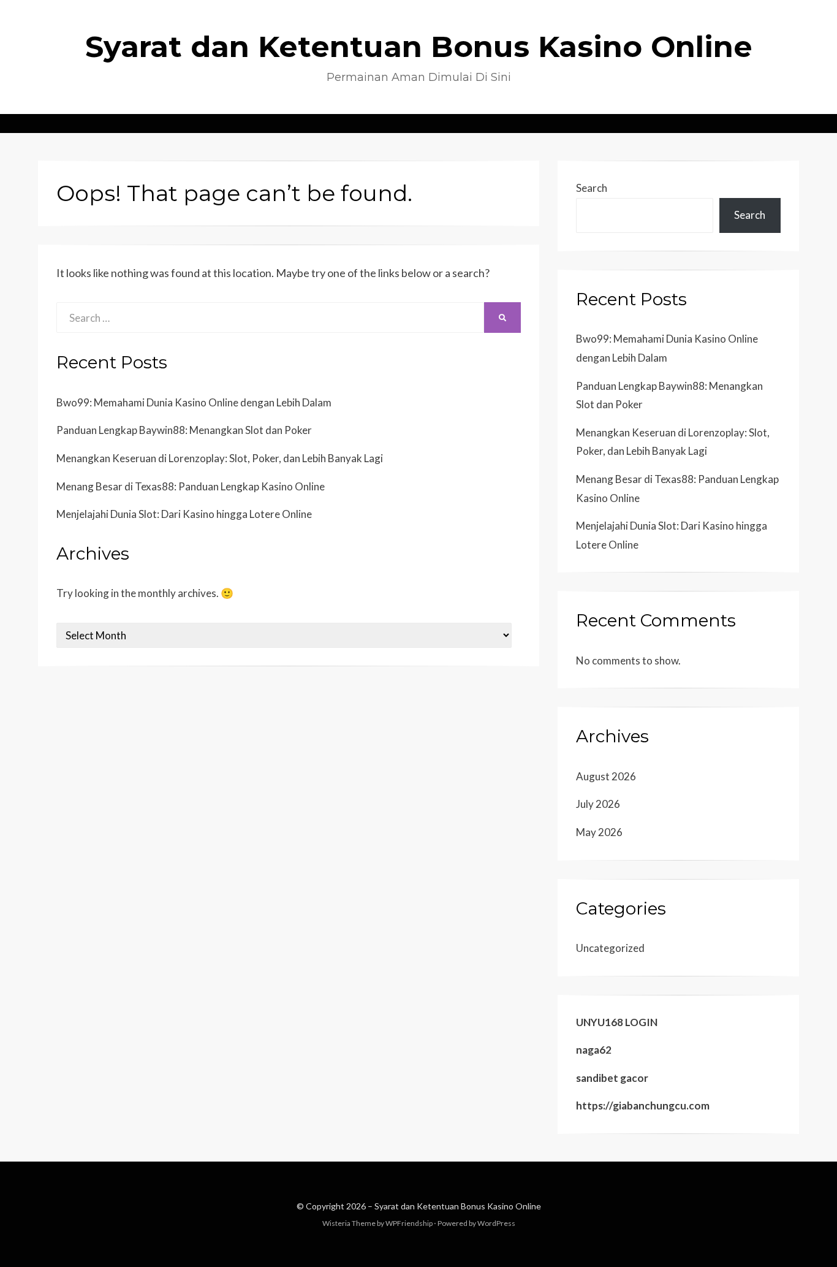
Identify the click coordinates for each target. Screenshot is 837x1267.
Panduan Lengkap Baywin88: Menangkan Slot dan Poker (184, 430)
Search (591, 187)
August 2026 (606, 776)
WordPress (496, 1223)
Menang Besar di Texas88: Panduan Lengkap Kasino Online (190, 486)
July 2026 (598, 803)
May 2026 (599, 832)
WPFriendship (409, 1223)
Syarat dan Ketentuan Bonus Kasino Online (418, 46)
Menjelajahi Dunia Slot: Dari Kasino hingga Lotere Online (184, 514)
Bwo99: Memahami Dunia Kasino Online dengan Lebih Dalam (193, 402)
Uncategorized (610, 948)
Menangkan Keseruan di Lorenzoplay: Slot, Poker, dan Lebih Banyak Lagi (219, 458)
